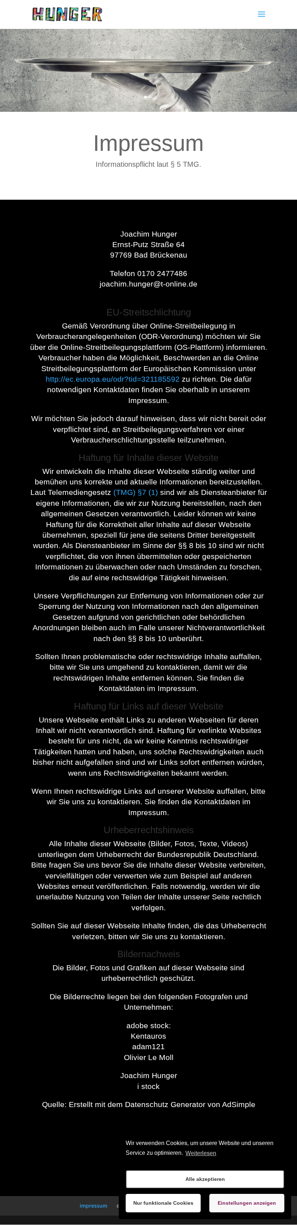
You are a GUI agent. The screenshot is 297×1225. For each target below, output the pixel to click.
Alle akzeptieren (205, 1179)
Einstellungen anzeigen (247, 1203)
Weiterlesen (200, 1153)
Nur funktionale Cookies (163, 1203)
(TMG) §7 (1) (135, 492)
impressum (93, 1205)
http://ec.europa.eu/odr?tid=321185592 (113, 379)
